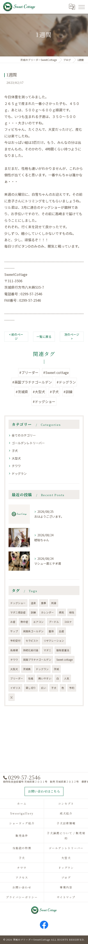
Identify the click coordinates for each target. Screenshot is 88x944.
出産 (61, 631)
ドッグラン (19, 473)
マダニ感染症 (18, 612)
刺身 (53, 603)
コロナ (68, 621)
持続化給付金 (30, 650)
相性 (71, 612)
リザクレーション (54, 640)
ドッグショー (18, 603)
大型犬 (16, 458)
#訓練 (67, 391)
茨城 (56, 669)
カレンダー (47, 612)
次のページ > (71, 336)
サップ (14, 631)
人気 (66, 678)
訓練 (33, 612)
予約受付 (15, 640)
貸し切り (31, 688)
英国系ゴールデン (33, 631)
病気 (61, 612)
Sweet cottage (64, 659)
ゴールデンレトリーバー (28, 443)
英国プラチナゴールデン (37, 659)
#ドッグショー (44, 401)
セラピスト (32, 640)
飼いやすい (44, 678)
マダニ (47, 650)
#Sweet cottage (56, 372)
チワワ (16, 466)
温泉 (33, 603)
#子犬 (54, 391)
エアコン (38, 621)
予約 (71, 688)
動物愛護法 (62, 650)
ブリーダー (16, 678)
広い (43, 688)
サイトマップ (66, 897)
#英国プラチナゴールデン (32, 382)
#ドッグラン (66, 382)
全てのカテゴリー (24, 435)
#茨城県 (22, 391)
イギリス (15, 688)
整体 (51, 631)
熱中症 (24, 621)
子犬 (15, 450)
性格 (30, 678)
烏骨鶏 (14, 650)
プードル (54, 621)
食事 (43, 603)
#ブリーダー (28, 372)
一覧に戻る (44, 336)
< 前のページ (16, 336)
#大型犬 (39, 391)
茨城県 (27, 669)
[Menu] (81, 6)
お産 (12, 621)
